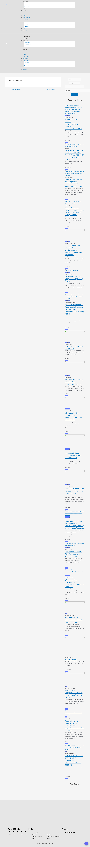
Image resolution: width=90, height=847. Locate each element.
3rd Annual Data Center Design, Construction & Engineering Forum (74, 620)
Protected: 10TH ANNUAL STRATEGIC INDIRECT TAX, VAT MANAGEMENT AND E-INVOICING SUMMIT (74, 154)
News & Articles (27, 5)
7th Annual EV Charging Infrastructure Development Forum (74, 382)
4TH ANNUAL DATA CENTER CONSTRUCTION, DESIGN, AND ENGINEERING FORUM (73, 124)
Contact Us (26, 6)
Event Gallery (26, 17)
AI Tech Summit (71, 660)
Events (24, 15)
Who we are (27, 3)
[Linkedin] (21, 833)
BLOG (24, 8)
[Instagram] (17, 833)
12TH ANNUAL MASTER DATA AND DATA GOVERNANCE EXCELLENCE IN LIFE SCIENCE (74, 760)
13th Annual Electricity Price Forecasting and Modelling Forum (73, 554)
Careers (25, 10)
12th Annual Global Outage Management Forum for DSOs (73, 455)
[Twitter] (13, 833)
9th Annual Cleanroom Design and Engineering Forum (74, 278)
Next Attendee (51, 89)
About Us (25, 1)
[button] (47, 14)
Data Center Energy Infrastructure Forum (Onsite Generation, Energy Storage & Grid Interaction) (73, 250)
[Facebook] (9, 833)
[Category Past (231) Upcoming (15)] (74, 83)
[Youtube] (25, 833)
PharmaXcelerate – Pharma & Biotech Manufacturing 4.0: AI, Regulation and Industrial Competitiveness (74, 725)
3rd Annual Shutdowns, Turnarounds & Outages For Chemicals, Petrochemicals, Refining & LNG (74, 309)
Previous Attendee (15, 89)
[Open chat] (86, 843)
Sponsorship (26, 19)
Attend (66, 142)
